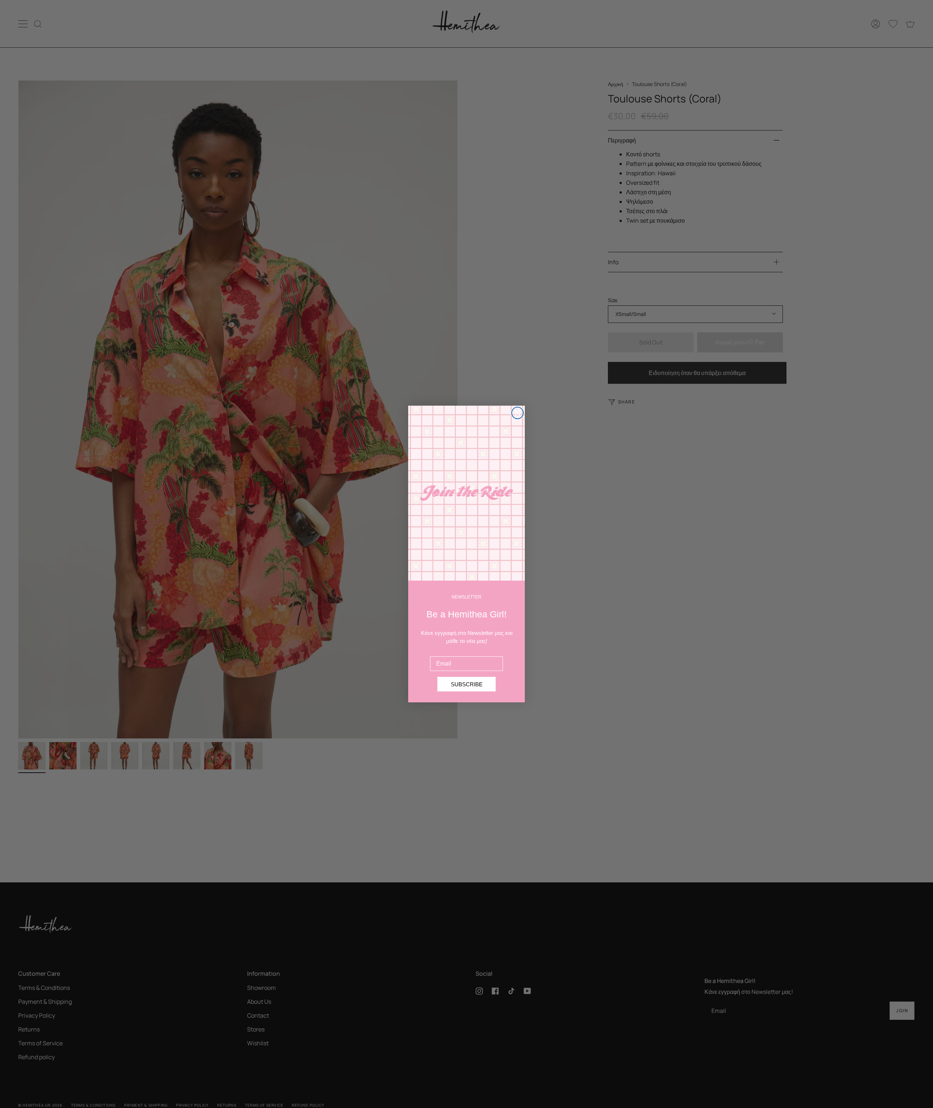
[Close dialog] (517, 413)
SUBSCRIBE (467, 684)
